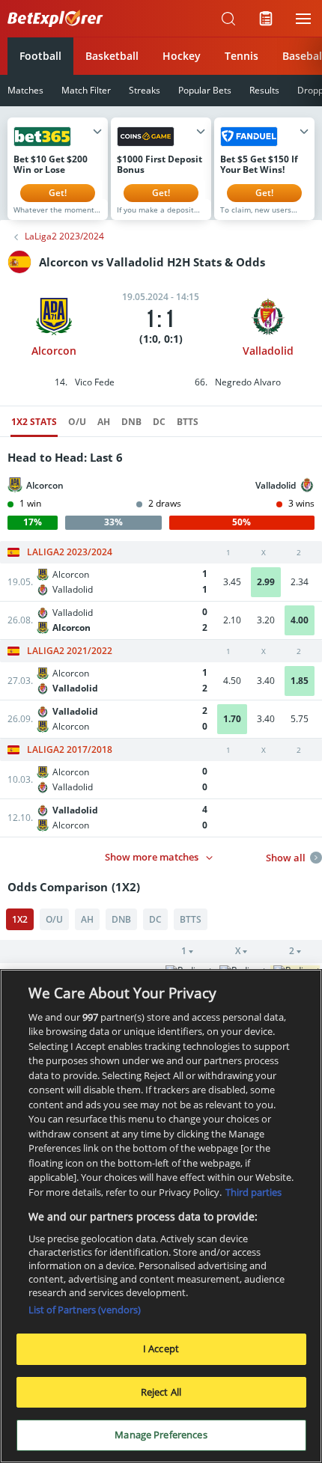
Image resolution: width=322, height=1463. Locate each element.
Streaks (144, 90)
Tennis (241, 56)
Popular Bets (204, 90)
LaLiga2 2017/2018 (69, 750)
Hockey (181, 56)
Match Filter (86, 90)
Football (40, 56)
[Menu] (303, 18)
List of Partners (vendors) (84, 1309)
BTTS (187, 421)
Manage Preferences (161, 1434)
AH (103, 421)
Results (264, 90)
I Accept (161, 1348)
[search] (228, 18)
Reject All (161, 1392)
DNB (131, 421)
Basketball (112, 56)
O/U (77, 421)
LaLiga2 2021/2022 (69, 651)
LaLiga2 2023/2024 (64, 236)
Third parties (253, 1192)
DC (159, 421)
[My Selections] (266, 18)
